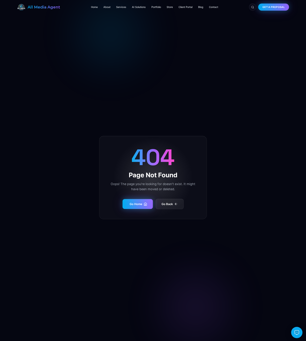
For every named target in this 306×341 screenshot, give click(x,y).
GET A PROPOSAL (273, 6)
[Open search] (252, 7)
